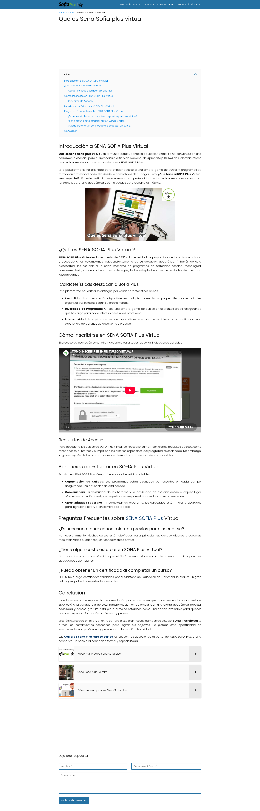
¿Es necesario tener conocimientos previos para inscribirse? (103, 116)
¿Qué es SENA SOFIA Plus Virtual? (82, 85)
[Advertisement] (130, 44)
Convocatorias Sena (157, 4)
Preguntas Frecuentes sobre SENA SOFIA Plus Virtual (93, 111)
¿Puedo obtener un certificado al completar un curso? (100, 125)
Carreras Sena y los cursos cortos (88, 636)
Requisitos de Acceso (80, 101)
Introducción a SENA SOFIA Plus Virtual (86, 80)
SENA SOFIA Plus (144, 518)
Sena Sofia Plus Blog (189, 4)
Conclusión (70, 131)
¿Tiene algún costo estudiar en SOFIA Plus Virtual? (96, 121)
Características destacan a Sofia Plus (90, 90)
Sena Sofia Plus (128, 4)
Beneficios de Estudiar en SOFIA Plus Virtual (89, 106)
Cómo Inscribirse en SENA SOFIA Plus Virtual (88, 96)
